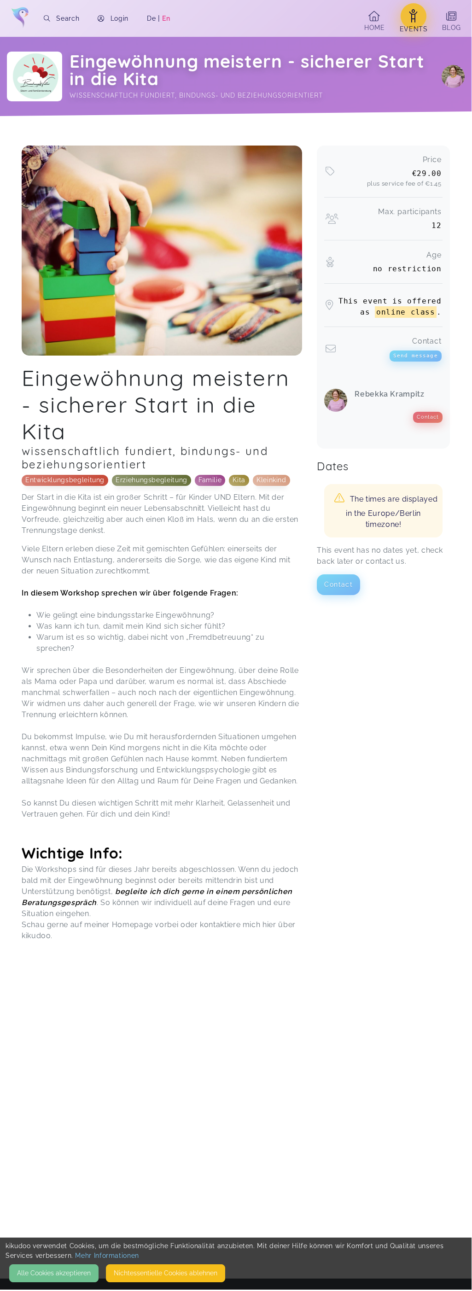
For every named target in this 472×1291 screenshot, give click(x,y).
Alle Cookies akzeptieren (54, 1273)
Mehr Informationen (107, 1255)
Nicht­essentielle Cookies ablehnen (165, 1273)
